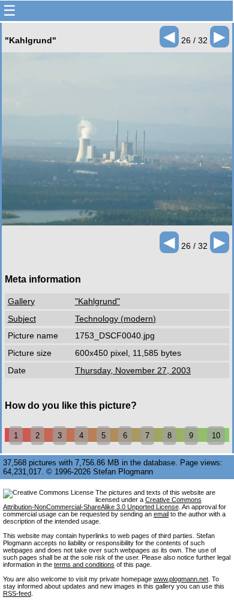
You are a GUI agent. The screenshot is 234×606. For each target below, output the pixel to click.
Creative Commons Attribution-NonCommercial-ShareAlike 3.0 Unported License (102, 503)
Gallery (21, 301)
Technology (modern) (115, 318)
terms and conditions (84, 564)
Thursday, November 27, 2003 (133, 370)
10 (216, 435)
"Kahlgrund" (97, 301)
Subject (22, 318)
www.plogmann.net (181, 579)
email (161, 514)
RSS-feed (17, 593)
